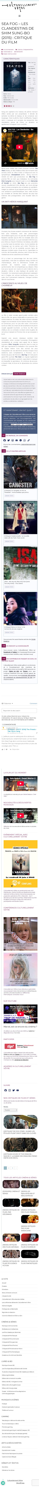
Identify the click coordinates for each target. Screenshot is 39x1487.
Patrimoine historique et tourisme (12, 1453)
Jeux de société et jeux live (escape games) (14, 1433)
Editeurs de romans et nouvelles (11, 1378)
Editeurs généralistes (8, 1375)
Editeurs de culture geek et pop (11, 1385)
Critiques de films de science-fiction (12, 1348)
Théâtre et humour (8, 1410)
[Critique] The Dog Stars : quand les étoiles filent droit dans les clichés (20, 1132)
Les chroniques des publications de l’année (14, 1368)
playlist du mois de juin (13, 794)
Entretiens (5, 1289)
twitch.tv (31, 1031)
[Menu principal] (19, 16)
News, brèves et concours (9, 1292)
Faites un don (14, 671)
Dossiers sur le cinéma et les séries (12, 1355)
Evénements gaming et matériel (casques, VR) (16, 1430)
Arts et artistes (6, 1447)
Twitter (14, 652)
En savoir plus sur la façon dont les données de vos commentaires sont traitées (19, 719)
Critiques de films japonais (10, 1342)
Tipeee (25, 671)
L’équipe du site (6, 1296)
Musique (4, 1404)
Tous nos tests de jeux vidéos (10, 1423)
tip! (10, 1046)
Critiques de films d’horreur (10, 1345)
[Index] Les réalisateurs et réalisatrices (28, 1194)
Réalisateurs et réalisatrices (10, 1329)
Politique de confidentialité (10, 1309)
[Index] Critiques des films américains (28, 1228)
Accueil (4, 1283)
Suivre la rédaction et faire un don (12, 1315)
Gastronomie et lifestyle (9, 1457)
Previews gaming (7, 1427)
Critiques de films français (9, 1335)
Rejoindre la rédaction (8, 1312)
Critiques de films (28, 49)
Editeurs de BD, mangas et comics (12, 1381)
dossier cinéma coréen (9, 54)
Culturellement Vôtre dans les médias (13, 1299)
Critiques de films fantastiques (11, 1352)
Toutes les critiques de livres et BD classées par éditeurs (18, 1372)
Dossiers (4, 1286)
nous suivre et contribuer (22, 424)
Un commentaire (8, 49)
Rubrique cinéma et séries (9, 1326)
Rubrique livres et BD (8, 1365)
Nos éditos (5, 1467)
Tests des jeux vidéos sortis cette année (13, 1420)
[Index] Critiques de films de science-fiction (11, 1263)
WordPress (20, 1483)
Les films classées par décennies (11, 1332)
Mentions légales (7, 1305)
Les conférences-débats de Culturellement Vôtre (16, 1302)
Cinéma (20, 49)
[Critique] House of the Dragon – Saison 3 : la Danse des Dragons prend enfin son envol (20, 1156)
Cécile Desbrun (7, 51)
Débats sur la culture (8, 1470)
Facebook (7, 652)
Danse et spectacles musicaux (11, 1407)
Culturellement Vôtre (15, 1480)
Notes (6, 1107)
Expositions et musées (8, 1450)
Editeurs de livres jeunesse (9, 1388)
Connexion (33, 703)
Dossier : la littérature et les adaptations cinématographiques (14, 1392)
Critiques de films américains (10, 1339)
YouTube (17, 1033)
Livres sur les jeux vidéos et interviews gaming (15, 1437)
